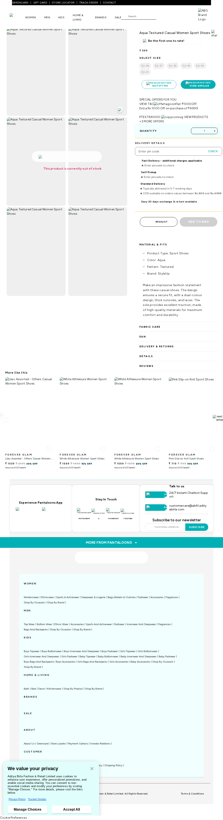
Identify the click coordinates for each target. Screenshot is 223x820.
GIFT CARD (40, 2)
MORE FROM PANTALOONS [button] (111, 542)
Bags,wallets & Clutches (122, 597)
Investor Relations (100, 743)
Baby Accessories (140, 661)
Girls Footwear (69, 656)
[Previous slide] (5, 418)
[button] (92, 769)
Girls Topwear (127, 651)
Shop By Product (73, 688)
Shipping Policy (113, 765)
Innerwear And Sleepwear (141, 624)
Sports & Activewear (67, 597)
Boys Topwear (31, 651)
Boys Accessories (65, 661)
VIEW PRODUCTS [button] (196, 117)
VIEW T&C (146, 104)
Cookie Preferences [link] (13, 818)
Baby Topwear (87, 656)
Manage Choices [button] (27, 809)
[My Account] (174, 16)
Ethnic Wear (61, 624)
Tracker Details (37, 799)
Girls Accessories (118, 661)
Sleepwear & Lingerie (93, 597)
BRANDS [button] (100, 17)
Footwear (143, 597)
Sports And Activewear (99, 624)
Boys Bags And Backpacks (39, 661)
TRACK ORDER (88, 2)
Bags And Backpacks (36, 629)
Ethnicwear (47, 597)
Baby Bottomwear (108, 656)
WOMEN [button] (30, 17)
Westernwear (31, 597)
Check (213, 151)
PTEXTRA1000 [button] (149, 117)
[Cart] (186, 15)
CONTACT (109, 2)
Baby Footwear (167, 656)
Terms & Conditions (192, 793)
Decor (41, 688)
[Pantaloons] (17, 17)
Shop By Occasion (34, 602)
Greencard (43, 743)
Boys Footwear (109, 651)
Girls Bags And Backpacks (92, 661)
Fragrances (172, 597)
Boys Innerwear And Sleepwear (81, 651)
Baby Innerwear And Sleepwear (138, 656)
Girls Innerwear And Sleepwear (41, 656)
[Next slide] (218, 418)
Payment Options (78, 743)
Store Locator (58, 743)
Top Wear (29, 624)
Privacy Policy (17, 799)
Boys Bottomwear (52, 651)
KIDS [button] (61, 17)
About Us (29, 743)
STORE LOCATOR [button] (63, 2)
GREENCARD (20, 2)
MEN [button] (47, 17)
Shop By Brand (55, 602)
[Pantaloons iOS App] (28, 511)
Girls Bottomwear (147, 651)
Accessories (156, 597)
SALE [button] (118, 17)
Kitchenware (54, 688)
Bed (33, 688)
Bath (26, 688)
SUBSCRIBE (197, 527)
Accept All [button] (71, 809)
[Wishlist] (161, 16)
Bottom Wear (44, 624)
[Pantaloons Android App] (54, 511)
